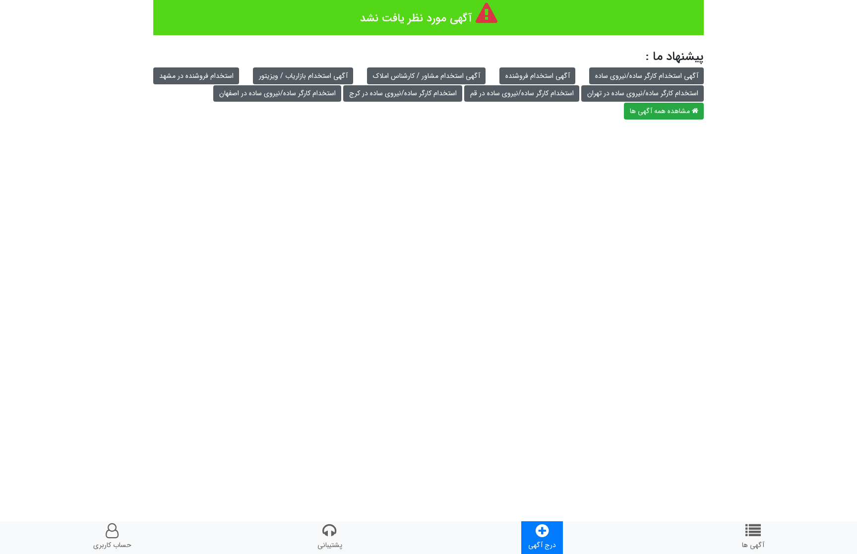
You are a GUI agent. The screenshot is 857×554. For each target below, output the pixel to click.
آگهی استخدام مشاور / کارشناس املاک (426, 75)
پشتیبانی (329, 545)
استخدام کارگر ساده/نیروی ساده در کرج (403, 93)
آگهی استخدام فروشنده (537, 75)
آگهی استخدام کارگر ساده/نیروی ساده (646, 75)
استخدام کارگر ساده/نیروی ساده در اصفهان (277, 93)
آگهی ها (753, 545)
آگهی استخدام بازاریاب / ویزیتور (303, 75)
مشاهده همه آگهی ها (661, 111)
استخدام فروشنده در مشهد (196, 75)
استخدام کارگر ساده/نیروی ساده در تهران (642, 93)
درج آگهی (542, 545)
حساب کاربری (112, 545)
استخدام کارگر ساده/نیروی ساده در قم (522, 93)
